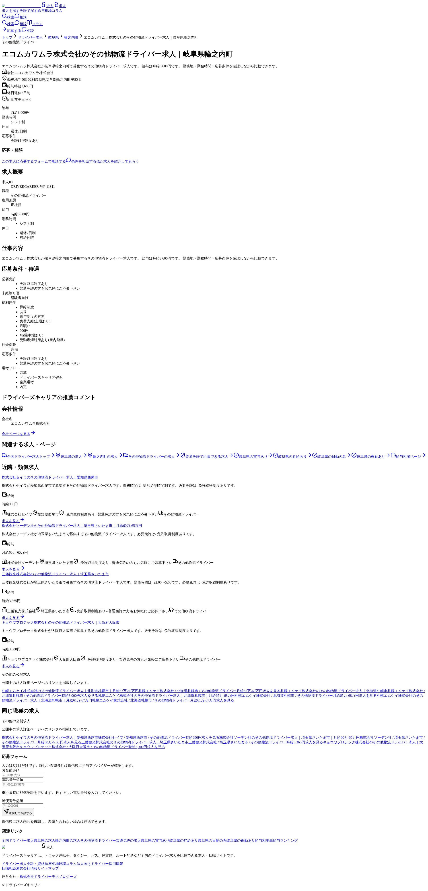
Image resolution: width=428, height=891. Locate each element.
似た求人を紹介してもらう (117, 161)
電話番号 (9, 780)
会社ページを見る (16, 434)
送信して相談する (20, 813)
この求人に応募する (18, 161)
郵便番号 (9, 801)
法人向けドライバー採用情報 (100, 864)
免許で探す (28, 10)
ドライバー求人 (30, 37)
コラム (57, 10)
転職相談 (9, 868)
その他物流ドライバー (98, 840)
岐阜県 (53, 37)
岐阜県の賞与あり (155, 840)
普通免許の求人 (128, 840)
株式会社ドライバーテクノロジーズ (48, 877)
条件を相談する (83, 161)
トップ (7, 37)
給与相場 (44, 10)
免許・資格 (36, 864)
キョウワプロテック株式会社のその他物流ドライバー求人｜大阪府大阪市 (60, 622)
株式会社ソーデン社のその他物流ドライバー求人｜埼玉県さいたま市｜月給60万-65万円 (72, 526)
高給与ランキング (283, 840)
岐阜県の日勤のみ (212, 840)
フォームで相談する (50, 161)
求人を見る (11, 521)
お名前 (7, 770)
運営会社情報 (26, 868)
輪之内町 (71, 37)
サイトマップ (48, 868)
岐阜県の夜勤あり (240, 840)
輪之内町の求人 (67, 840)
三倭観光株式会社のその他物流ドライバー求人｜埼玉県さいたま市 (55, 574)
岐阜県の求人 (44, 840)
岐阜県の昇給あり (183, 840)
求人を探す (11, 10)
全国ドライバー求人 (18, 840)
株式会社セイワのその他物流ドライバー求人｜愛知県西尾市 (50, 477)
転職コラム (68, 864)
